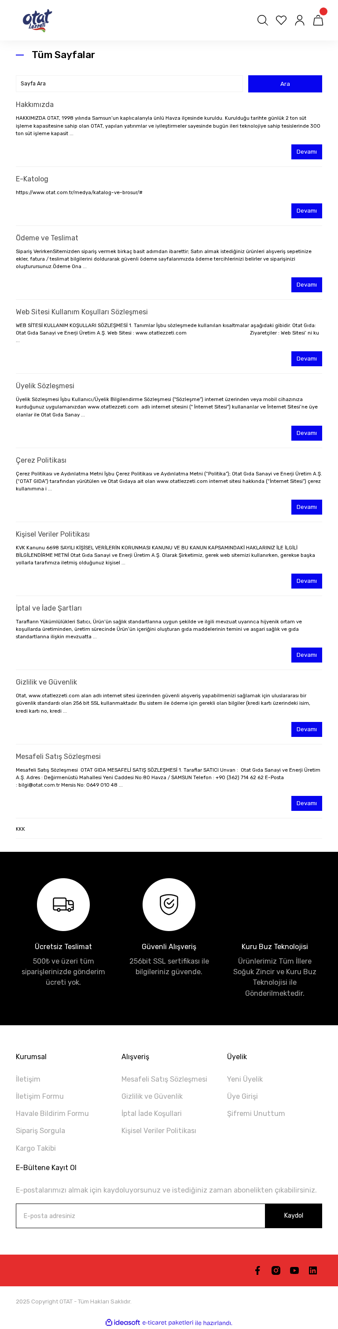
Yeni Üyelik (245, 1079)
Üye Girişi (242, 1096)
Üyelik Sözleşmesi (45, 386)
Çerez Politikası (41, 460)
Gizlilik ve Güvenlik (46, 682)
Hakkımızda (35, 104)
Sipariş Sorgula (40, 1131)
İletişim (28, 1079)
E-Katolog (32, 179)
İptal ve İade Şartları (49, 608)
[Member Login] (299, 20)
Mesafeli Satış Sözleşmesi (58, 756)
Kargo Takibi (36, 1148)
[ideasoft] (122, 1323)
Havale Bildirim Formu (52, 1113)
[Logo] (35, 20)
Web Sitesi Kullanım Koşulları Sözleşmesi (82, 312)
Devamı (307, 151)
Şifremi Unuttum (256, 1113)
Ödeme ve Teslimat (47, 238)
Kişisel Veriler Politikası (53, 534)
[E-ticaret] (168, 1323)
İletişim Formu (40, 1096)
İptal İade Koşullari (151, 1113)
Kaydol (293, 1215)
